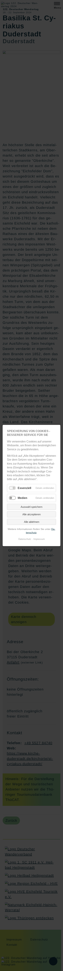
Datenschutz (24, 539)
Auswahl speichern (31, 506)
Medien (22, 497)
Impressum (39, 539)
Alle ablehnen (31, 521)
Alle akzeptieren (31, 514)
